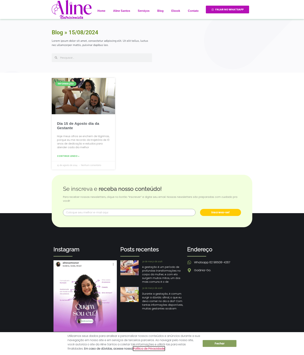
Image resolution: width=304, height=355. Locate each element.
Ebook (175, 10)
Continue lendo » (68, 156)
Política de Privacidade (149, 349)
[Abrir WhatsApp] (295, 346)
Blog (160, 10)
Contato (193, 10)
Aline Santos (121, 10)
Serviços (144, 10)
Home (101, 10)
